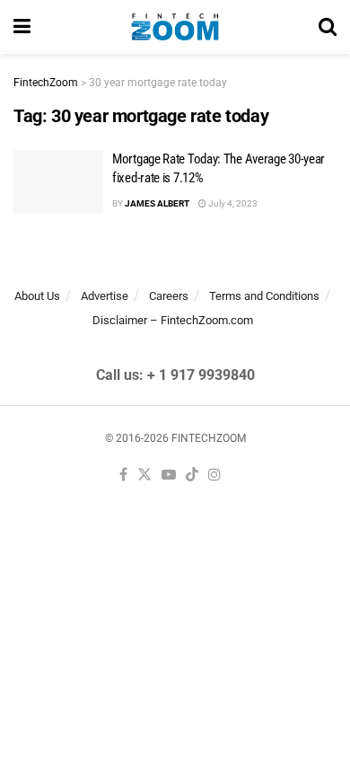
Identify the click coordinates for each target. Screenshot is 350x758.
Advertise (104, 296)
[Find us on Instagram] (214, 475)
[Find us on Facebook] (123, 475)
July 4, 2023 (232, 203)
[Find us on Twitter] (144, 475)
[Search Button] (328, 27)
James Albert (157, 203)
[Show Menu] (22, 27)
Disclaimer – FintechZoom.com (172, 320)
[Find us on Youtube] (169, 475)
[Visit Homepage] (174, 27)
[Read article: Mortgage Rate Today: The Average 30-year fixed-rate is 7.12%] (58, 182)
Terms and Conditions (264, 296)
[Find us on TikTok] (192, 475)
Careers (168, 296)
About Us (37, 296)
